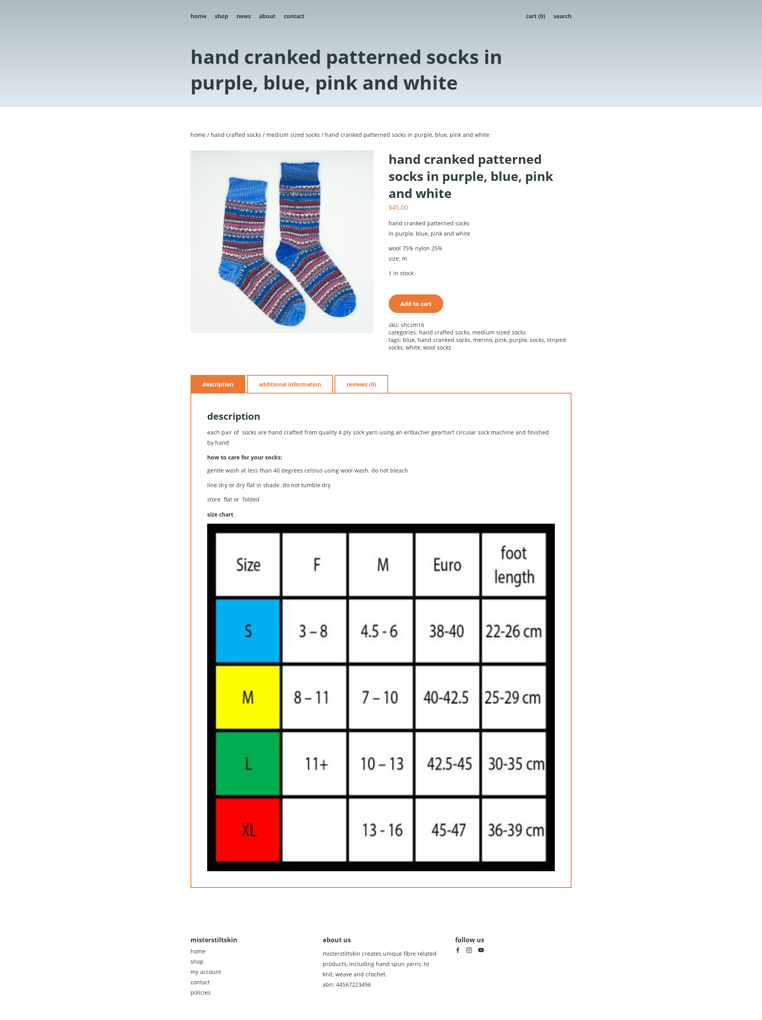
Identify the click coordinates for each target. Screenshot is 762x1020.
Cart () (535, 16)
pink (500, 340)
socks (537, 340)
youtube (481, 950)
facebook (457, 950)
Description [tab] (217, 384)
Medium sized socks (293, 134)
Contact (294, 16)
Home (198, 16)
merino (482, 340)
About (267, 16)
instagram (469, 950)
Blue (409, 340)
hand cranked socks (444, 340)
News (244, 16)
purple (518, 340)
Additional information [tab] (290, 384)
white (413, 347)
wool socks (437, 347)
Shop (221, 16)
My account (205, 972)
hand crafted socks (236, 134)
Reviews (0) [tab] (361, 384)
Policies (200, 992)
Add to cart (415, 303)
